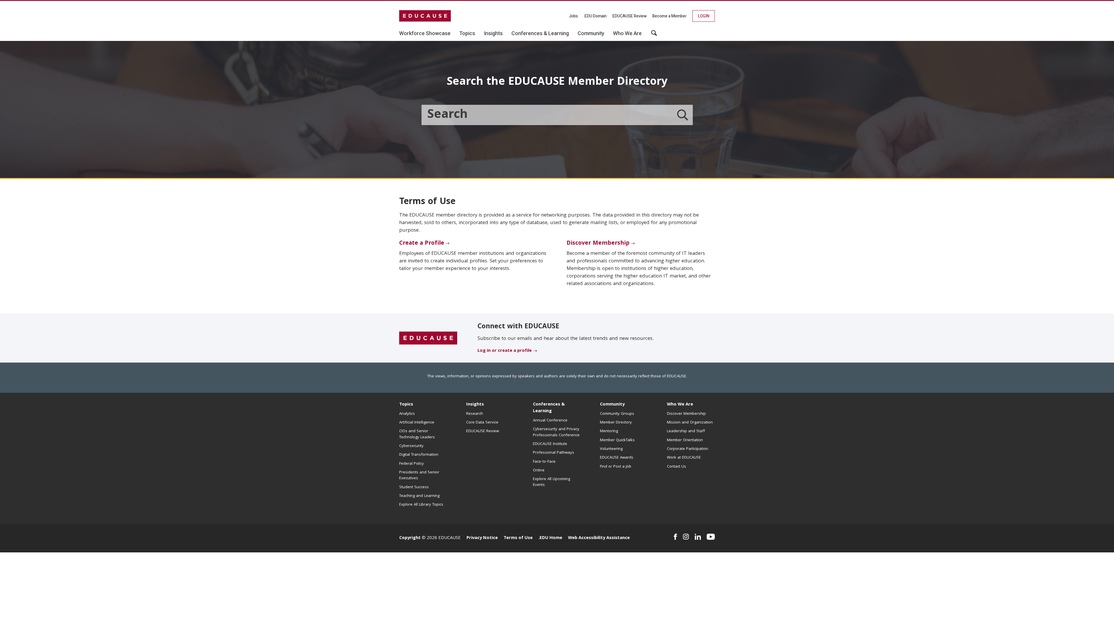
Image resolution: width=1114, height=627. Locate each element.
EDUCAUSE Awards (616, 458)
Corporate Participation (687, 449)
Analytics (407, 414)
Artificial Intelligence (416, 422)
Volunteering (611, 449)
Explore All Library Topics (421, 505)
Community (612, 404)
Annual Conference (550, 420)
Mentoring (609, 431)
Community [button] (591, 33)
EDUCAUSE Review (629, 16)
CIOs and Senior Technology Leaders (417, 434)
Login (703, 16)
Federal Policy (411, 464)
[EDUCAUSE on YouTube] (711, 537)
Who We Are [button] (627, 33)
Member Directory (616, 422)
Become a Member (669, 16)
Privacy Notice (482, 538)
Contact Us (676, 467)
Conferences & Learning (549, 408)
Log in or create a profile (505, 351)
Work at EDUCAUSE (684, 458)
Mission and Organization (690, 422)
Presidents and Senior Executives (419, 475)
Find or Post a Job (615, 467)
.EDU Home (550, 538)
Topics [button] (467, 33)
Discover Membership (598, 243)
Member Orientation (685, 440)
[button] (654, 35)
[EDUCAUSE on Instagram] (686, 537)
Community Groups (617, 414)
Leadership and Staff (686, 431)
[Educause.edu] (428, 338)
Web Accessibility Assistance (599, 538)
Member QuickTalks (617, 440)
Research (474, 414)
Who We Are (680, 404)
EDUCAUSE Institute (550, 444)
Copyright (410, 538)
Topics (406, 404)
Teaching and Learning (419, 496)
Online (539, 470)
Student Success (414, 487)
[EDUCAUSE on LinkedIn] (698, 537)
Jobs (573, 16)
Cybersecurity (411, 446)
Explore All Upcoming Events (551, 482)
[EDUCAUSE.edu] (425, 16)
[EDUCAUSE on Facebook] (675, 537)
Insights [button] (493, 33)
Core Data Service (482, 422)
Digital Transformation (418, 455)
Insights (475, 404)
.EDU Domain (595, 16)
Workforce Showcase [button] (425, 33)
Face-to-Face (544, 462)
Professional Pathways (553, 453)
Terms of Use (518, 538)
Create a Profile (421, 243)
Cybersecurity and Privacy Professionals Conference (556, 432)
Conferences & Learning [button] (540, 33)
